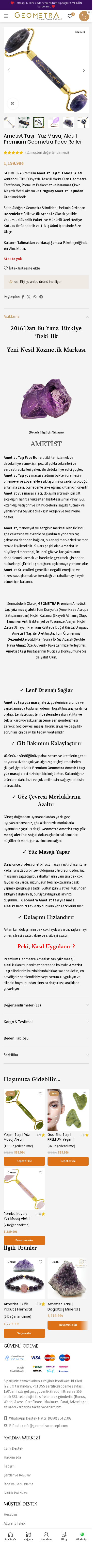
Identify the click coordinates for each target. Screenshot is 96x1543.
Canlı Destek (13, 1448)
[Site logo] (38, 16)
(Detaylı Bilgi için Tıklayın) (46, 433)
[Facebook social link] (23, 297)
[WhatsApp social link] (35, 297)
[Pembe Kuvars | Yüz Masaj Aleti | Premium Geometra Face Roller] (24, 1189)
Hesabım (10, 1514)
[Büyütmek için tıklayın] (12, 103)
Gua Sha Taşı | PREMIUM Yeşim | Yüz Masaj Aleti (61, 1139)
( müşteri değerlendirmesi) (47, 152)
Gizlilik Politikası (16, 1493)
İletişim (9, 1466)
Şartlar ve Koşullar (17, 1475)
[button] (9, 70)
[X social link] (29, 297)
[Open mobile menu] (6, 16)
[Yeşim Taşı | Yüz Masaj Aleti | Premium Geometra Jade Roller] (24, 1110)
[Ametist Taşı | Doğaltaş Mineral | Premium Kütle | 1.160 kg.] (68, 1278)
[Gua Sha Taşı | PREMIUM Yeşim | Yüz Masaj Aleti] (68, 1110)
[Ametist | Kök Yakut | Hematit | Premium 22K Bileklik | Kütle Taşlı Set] (24, 1278)
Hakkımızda (12, 1457)
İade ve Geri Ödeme (18, 1484)
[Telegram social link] (41, 297)
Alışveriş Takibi (15, 1523)
